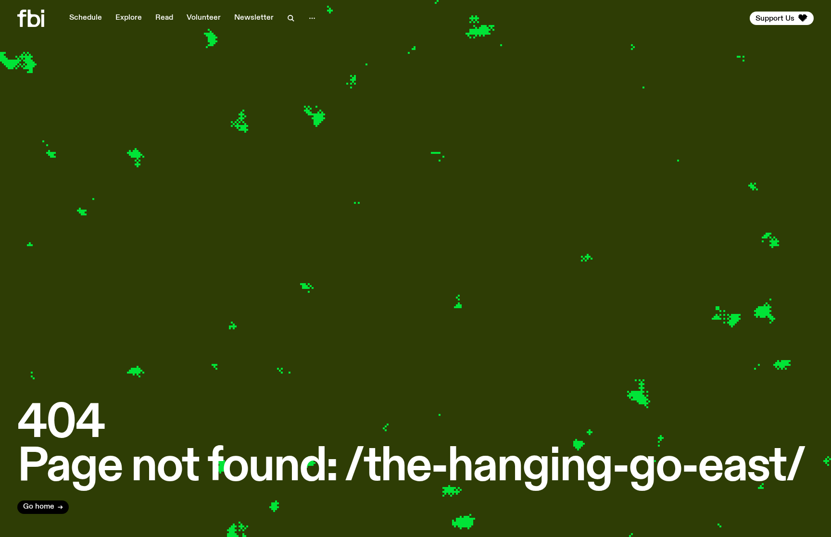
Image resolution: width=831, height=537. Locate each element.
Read (164, 18)
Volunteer (204, 18)
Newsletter (254, 18)
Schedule (85, 18)
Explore (128, 18)
